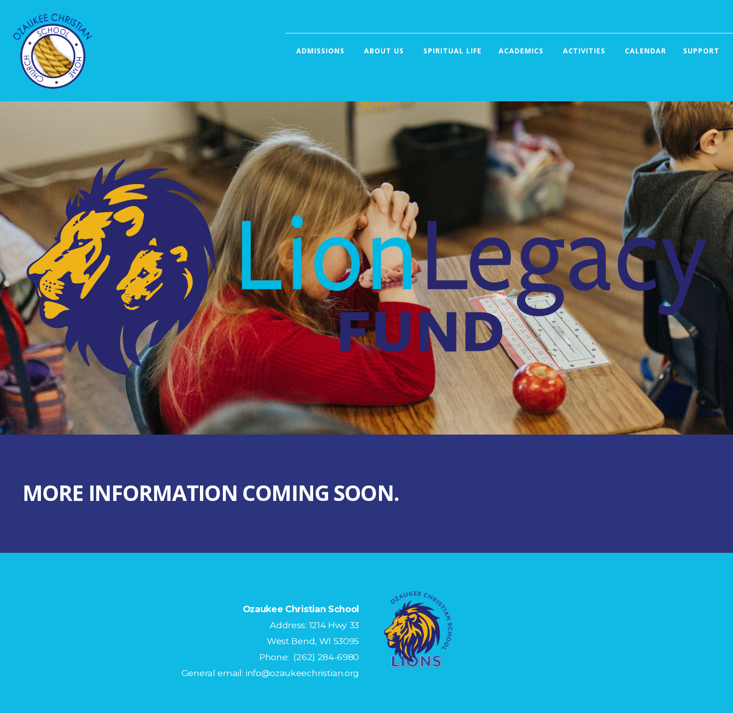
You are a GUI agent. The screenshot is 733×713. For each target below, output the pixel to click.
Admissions (321, 50)
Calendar (645, 50)
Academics (522, 50)
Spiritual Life (452, 50)
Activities (585, 50)
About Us (385, 50)
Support (702, 50)
